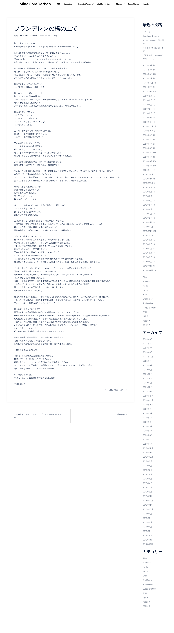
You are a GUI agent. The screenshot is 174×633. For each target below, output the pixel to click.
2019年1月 (147, 222)
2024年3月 (148, 69)
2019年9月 (147, 187)
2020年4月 (148, 157)
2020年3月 (148, 161)
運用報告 (146, 325)
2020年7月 (147, 144)
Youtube (146, 4)
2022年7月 (147, 87)
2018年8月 (147, 244)
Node (145, 286)
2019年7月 (147, 196)
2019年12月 (148, 174)
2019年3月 (147, 213)
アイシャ (146, 31)
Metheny (147, 281)
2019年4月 (147, 209)
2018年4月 (147, 261)
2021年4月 (147, 104)
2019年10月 (148, 183)
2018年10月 (148, 235)
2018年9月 (147, 240)
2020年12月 (148, 122)
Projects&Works (84, 4)
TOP (58, 4)
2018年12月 (148, 226)
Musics (119, 4)
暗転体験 (121, 414)
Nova (145, 290)
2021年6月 (147, 100)
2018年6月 (147, 253)
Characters (68, 4)
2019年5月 (147, 205)
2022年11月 (148, 83)
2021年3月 (147, 109)
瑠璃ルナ (146, 321)
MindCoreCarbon (35, 4)
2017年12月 (148, 270)
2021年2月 (147, 113)
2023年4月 (148, 78)
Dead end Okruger (151, 36)
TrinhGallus (148, 303)
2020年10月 (148, 131)
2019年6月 (147, 200)
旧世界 (55, 36)
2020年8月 (148, 139)
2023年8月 (148, 74)
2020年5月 (148, 152)
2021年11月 (148, 91)
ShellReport (148, 299)
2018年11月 (148, 231)
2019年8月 (147, 192)
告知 (145, 312)
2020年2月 (148, 165)
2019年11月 (148, 179)
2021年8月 (147, 96)
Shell (145, 294)
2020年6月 (148, 148)
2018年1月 (147, 266)
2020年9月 (148, 135)
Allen (145, 277)
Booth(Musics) (133, 4)
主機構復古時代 (149, 307)
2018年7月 (147, 248)
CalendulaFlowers (28, 36)
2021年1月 (147, 117)
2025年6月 (148, 65)
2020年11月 (148, 126)
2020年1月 (147, 170)
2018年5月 (147, 257)
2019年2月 (147, 218)
